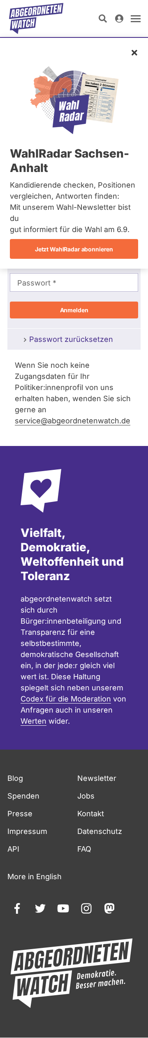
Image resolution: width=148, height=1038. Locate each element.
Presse (19, 813)
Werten (33, 721)
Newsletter (96, 778)
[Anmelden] (119, 18)
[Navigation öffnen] (136, 18)
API (13, 849)
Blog (15, 778)
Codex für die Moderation (66, 698)
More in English (34, 876)
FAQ (84, 849)
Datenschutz (99, 831)
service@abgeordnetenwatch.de (72, 420)
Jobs (86, 796)
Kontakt (90, 813)
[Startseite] (36, 18)
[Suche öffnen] (103, 18)
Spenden (23, 796)
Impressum (27, 831)
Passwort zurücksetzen (71, 339)
